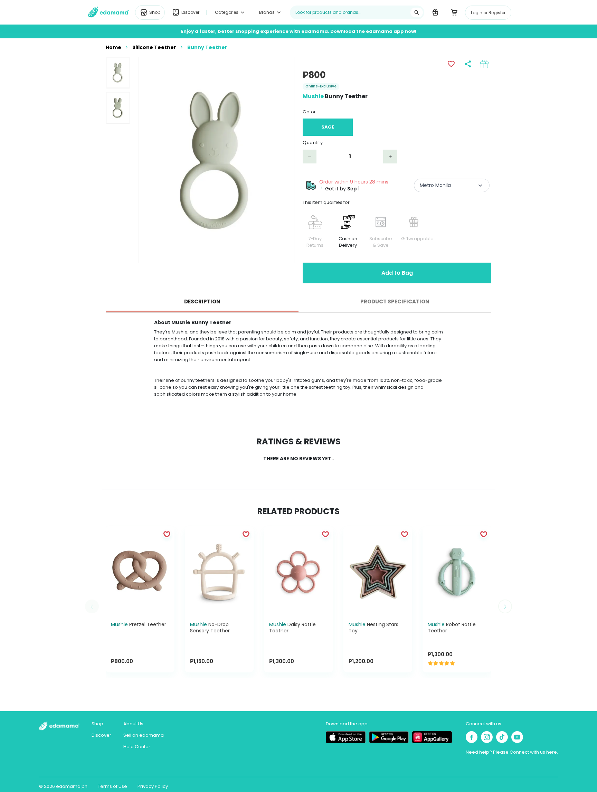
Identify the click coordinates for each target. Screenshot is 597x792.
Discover (101, 735)
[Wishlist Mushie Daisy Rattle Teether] (325, 534)
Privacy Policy (153, 786)
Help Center (136, 746)
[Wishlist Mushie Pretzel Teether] (167, 534)
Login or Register (488, 13)
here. (552, 752)
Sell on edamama (143, 735)
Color (309, 112)
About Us (133, 724)
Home (113, 47)
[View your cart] (454, 12)
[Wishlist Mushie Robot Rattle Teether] (484, 534)
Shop (97, 724)
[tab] (202, 302)
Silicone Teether (154, 47)
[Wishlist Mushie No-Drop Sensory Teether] (246, 534)
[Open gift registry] (435, 12)
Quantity (313, 142)
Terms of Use (112, 786)
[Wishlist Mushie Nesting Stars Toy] (404, 534)
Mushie (313, 96)
